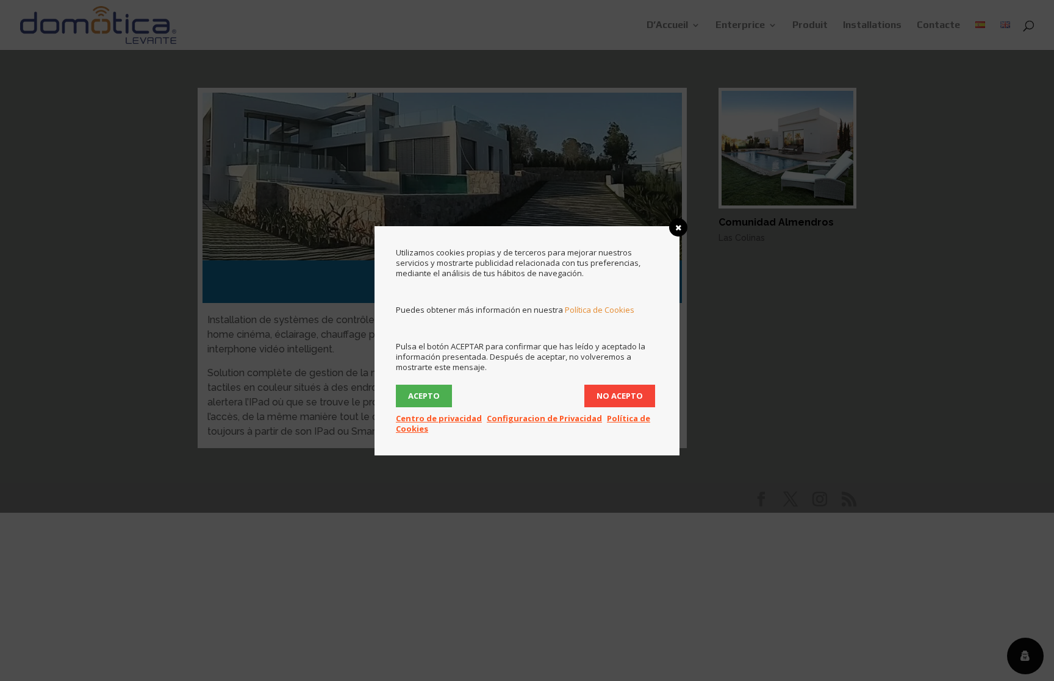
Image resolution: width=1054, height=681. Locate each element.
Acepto (424, 395)
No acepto (620, 395)
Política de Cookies (599, 309)
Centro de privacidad (439, 418)
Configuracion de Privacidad (544, 418)
